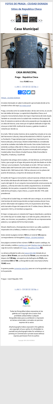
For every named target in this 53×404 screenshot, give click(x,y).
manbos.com (23, 245)
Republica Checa (34, 248)
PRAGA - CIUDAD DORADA (10, 98)
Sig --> (36, 86)
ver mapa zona (24, 105)
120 (26, 86)
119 (23, 86)
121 (29, 86)
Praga (24, 248)
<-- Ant (17, 86)
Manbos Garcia (36, 245)
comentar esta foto (21, 268)
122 (32, 86)
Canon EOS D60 (30, 253)
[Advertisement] (26, 376)
